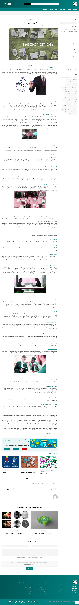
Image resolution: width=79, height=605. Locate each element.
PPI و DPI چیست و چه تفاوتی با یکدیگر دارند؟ (15, 533)
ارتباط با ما (45, 9)
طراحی (68, 95)
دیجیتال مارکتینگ (67, 91)
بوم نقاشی (68, 87)
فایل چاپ (75, 99)
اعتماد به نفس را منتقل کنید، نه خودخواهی (50, 245)
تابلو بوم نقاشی (64, 87)
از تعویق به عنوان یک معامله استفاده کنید (50, 386)
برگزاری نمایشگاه (74, 87)
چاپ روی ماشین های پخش (73, 111)
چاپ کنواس (70, 113)
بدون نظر (18, 26)
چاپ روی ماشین (63, 109)
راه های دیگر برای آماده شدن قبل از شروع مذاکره (49, 155)
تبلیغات (26, 428)
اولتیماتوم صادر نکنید (53, 380)
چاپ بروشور (70, 107)
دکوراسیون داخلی (74, 91)
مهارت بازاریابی (65, 99)
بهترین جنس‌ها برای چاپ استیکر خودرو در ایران (70, 29)
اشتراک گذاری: (16, 483)
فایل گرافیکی (70, 99)
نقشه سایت (60, 593)
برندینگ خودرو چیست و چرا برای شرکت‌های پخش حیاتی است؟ (68, 32)
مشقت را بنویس (54, 145)
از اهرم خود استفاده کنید (53, 397)
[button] (24, 449)
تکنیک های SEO (65, 89)
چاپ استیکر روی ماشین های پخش (24, 582)
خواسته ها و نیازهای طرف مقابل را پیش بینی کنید (49, 184)
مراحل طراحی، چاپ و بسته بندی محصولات (44, 533)
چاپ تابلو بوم (75, 109)
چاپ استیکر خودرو (74, 36)
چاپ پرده (29, 591)
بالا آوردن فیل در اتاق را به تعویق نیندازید (50, 265)
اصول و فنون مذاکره (30, 65)
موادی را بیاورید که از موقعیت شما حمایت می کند (49, 404)
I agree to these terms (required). (29, 564)
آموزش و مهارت (29, 19)
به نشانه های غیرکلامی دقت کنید (51, 322)
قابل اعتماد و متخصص (53, 102)
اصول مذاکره (48, 483)
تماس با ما (60, 589)
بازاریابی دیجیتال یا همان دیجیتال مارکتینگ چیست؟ (48, 474)
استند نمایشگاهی (27, 585)
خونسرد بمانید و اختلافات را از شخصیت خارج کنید (49, 333)
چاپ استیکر (75, 103)
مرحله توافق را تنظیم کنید (53, 254)
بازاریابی (67, 83)
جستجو (27, 4)
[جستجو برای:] (68, 52)
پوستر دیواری (71, 101)
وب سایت (49, 497)
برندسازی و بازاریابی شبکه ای (26, 474)
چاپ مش (66, 111)
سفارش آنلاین (63, 9)
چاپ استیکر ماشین (66, 105)
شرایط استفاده (13, 562)
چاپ (29, 428)
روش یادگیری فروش (69, 93)
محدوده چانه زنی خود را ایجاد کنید (51, 215)
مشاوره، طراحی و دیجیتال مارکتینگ (45, 470)
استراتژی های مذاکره (53, 239)
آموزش (71, 77)
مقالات (56, 9)
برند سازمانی (75, 61)
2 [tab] (26, 478)
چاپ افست (75, 107)
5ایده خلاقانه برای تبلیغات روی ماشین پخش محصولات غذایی (68, 39)
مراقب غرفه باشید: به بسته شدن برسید (50, 412)
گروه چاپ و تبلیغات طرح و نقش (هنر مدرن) (49, 428)
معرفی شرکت (59, 585)
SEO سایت (75, 77)
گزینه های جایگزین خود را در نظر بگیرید (50, 166)
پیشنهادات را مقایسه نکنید (52, 349)
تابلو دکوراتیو (75, 89)
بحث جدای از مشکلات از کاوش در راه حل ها (50, 342)
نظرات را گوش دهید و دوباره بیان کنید (51, 312)
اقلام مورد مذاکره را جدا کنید (52, 175)
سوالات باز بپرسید (54, 300)
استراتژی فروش (74, 81)
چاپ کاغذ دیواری (28, 587)
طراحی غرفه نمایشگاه (74, 97)
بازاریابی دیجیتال (74, 85)
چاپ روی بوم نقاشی (42, 593)
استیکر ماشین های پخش (73, 83)
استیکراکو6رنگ (68, 81)
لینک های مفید (28, 580)
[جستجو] (61, 52)
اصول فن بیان (54, 483)
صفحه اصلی (75, 9)
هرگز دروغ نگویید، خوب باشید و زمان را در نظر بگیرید (48, 114)
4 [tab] (28, 478)
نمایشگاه (75, 101)
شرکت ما (60, 580)
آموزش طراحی (75, 79)
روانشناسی (75, 93)
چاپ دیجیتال (69, 109)
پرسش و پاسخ (59, 591)
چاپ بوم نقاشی (64, 107)
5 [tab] (29, 478)
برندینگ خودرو (75, 63)
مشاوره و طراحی (43, 582)
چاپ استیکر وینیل (43, 587)
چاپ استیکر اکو (69, 103)
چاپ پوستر (75, 113)
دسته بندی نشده (74, 65)
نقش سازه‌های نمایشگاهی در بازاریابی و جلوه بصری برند (68, 34)
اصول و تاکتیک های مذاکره (52, 67)
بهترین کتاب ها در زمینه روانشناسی (9, 472)
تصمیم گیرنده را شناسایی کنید (52, 232)
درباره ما (51, 9)
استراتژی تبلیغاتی (68, 79)
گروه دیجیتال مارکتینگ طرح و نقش (28, 26)
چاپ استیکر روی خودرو (73, 105)
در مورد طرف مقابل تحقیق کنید (52, 157)
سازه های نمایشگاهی (74, 67)
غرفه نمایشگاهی (66, 97)
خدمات (69, 9)
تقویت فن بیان (34, 483)
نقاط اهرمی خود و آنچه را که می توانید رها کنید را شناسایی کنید (47, 221)
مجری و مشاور (12, 429)
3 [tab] (27, 478)
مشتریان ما (60, 587)
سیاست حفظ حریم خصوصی (20, 562)
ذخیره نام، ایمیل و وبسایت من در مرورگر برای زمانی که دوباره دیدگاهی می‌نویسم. (29, 557)
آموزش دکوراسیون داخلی (65, 77)
